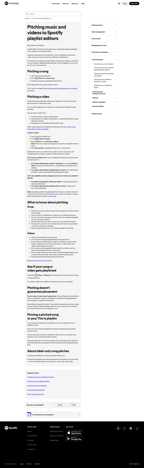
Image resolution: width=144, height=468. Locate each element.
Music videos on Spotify (35, 394)
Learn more (52, 196)
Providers (30, 440)
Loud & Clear (31, 445)
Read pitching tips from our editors (39, 260)
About (29, 431)
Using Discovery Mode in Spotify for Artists (102, 80)
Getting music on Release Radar (38, 381)
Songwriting (54, 440)
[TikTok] (137, 428)
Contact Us (31, 449)
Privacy (29, 464)
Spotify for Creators (57, 436)
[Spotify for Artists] (12, 4)
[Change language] (118, 3)
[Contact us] (78, 414)
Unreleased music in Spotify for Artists (40, 377)
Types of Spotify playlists (36, 390)
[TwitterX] (124, 428)
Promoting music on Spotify (37, 385)
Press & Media (32, 436)
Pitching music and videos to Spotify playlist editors (104, 69)
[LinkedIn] (130, 428)
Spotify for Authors (56, 431)
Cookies (37, 464)
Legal (22, 464)
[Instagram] (118, 428)
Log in (125, 4)
